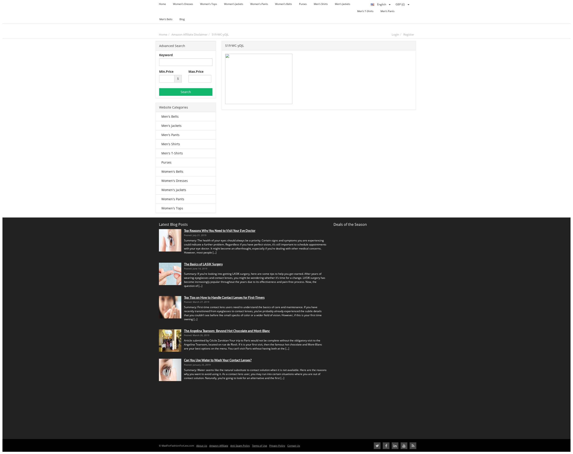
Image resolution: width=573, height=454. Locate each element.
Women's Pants (172, 199)
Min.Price (166, 71)
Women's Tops (172, 208)
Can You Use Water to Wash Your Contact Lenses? (218, 360)
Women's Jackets (173, 190)
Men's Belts (170, 116)
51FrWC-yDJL (220, 34)
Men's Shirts (170, 144)
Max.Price (195, 71)
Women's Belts (172, 171)
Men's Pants (170, 135)
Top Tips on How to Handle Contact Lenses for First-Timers (224, 297)
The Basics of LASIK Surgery (203, 264)
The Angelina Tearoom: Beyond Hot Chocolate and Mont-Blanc (227, 331)
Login (395, 34)
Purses (166, 162)
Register (408, 34)
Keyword (166, 55)
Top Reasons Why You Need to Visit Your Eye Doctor (219, 230)
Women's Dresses (174, 181)
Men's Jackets (171, 126)
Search (186, 92)
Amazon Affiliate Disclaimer (189, 34)
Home (163, 34)
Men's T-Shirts (172, 153)
